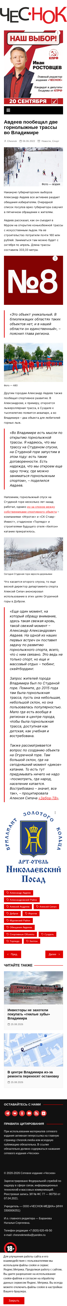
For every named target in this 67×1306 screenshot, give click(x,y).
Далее (52, 954)
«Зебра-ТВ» (48, 798)
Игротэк (32, 913)
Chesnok (12, 141)
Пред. (14, 954)
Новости (46, 141)
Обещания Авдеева (21, 927)
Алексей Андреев (19, 906)
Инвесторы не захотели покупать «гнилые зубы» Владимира (29, 1014)
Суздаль (49, 934)
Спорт (55, 141)
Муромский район (20, 920)
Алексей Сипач (48, 906)
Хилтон (34, 941)
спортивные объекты (22, 934)
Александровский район (23, 899)
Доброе (14, 913)
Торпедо (14, 941)
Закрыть (14, 1300)
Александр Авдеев (20, 892)
